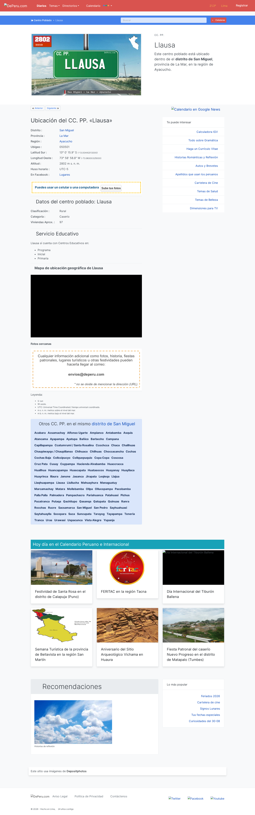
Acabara (40, 432)
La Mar (64, 135)
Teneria (129, 514)
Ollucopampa (104, 489)
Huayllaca (127, 470)
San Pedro (101, 507)
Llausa (60, 482)
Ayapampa (57, 439)
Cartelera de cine (208, 702)
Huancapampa (58, 470)
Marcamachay (43, 489)
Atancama (41, 439)
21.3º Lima (218, 5)
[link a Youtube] (217, 798)
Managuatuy (108, 482)
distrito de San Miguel (113, 423)
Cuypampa (67, 464)
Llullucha (73, 482)
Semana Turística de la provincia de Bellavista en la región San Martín (61, 654)
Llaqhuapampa (44, 482)
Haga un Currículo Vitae (202, 148)
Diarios (41, 5)
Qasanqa (85, 501)
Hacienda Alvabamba (91, 464)
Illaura (54, 476)
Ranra (125, 501)
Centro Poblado (43, 20)
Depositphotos (77, 771)
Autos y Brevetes (207, 165)
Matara (60, 489)
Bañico (84, 439)
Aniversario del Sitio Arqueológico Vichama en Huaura (122, 654)
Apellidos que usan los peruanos (197, 174)
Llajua (115, 476)
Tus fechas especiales (205, 715)
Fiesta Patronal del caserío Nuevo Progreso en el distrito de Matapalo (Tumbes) (191, 654)
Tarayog (99, 514)
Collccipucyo (61, 457)
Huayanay (112, 470)
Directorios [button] (69, 5)
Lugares (65, 174)
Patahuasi (111, 495)
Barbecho (97, 439)
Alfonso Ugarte (77, 432)
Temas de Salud (208, 191)
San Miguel (67, 130)
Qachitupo (70, 501)
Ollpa (89, 489)
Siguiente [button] (52, 108)
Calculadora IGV (208, 131)
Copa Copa (101, 457)
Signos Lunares (210, 708)
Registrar (241, 5)
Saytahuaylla (42, 514)
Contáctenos (118, 796)
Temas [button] (53, 5)
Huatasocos (96, 470)
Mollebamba (75, 489)
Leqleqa (104, 476)
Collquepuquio (82, 457)
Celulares (220, 20)
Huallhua (40, 470)
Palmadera (57, 495)
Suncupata (84, 514)
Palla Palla (41, 495)
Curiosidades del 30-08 (204, 721)
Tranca (39, 520)
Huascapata (78, 470)
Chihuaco (81, 451)
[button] (107, 5)
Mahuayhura (89, 482)
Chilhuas (96, 451)
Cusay (54, 464)
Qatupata (99, 501)
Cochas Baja (42, 457)
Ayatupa (71, 439)
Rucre (52, 507)
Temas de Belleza (207, 199)
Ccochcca (102, 445)
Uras (49, 520)
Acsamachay (56, 432)
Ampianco (97, 432)
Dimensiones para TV (204, 208)
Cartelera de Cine (207, 182)
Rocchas (40, 507)
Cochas (131, 451)
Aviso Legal (59, 796)
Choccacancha (114, 451)
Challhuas (128, 445)
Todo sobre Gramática (203, 140)
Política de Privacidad (89, 796)
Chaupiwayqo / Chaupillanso (53, 451)
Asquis (128, 432)
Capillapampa (43, 445)
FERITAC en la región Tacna (123, 591)
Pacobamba (123, 489)
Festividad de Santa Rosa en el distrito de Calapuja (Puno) (60, 594)
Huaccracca (115, 464)
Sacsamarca (66, 507)
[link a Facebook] (195, 798)
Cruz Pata (41, 464)
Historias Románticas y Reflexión (197, 157)
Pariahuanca (95, 495)
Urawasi (59, 520)
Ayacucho (66, 141)
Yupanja (109, 520)
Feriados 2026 (210, 696)
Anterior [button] (38, 108)
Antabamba (113, 432)
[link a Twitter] (175, 798)
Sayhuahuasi (118, 507)
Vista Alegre (93, 520)
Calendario (92, 5)
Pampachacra (75, 495)
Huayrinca (41, 476)
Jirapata (91, 476)
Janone (65, 476)
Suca (71, 514)
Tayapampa (114, 514)
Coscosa (117, 457)
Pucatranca (42, 501)
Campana (112, 439)
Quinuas (113, 501)
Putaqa (56, 501)
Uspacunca (75, 520)
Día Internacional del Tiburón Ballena (190, 594)
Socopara (59, 514)
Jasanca (78, 476)
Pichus (125, 495)
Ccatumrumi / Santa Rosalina (74, 445)
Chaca (115, 445)
